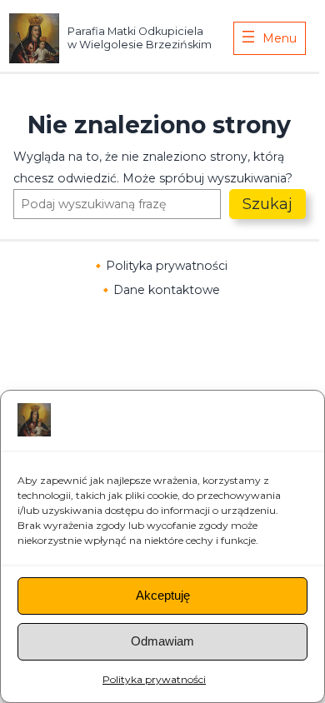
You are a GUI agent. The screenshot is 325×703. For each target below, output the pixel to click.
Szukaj (267, 204)
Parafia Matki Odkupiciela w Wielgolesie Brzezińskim (140, 37)
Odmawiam (162, 641)
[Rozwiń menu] (269, 38)
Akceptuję (163, 595)
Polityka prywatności (154, 679)
